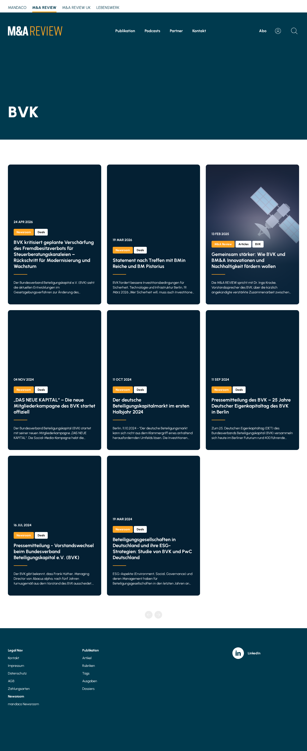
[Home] (35, 31)
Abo (262, 31)
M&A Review (44, 7)
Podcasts (152, 31)
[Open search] (294, 31)
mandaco (17, 7)
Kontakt (199, 31)
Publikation (125, 31)
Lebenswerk (107, 7)
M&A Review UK (76, 7)
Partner (176, 31)
